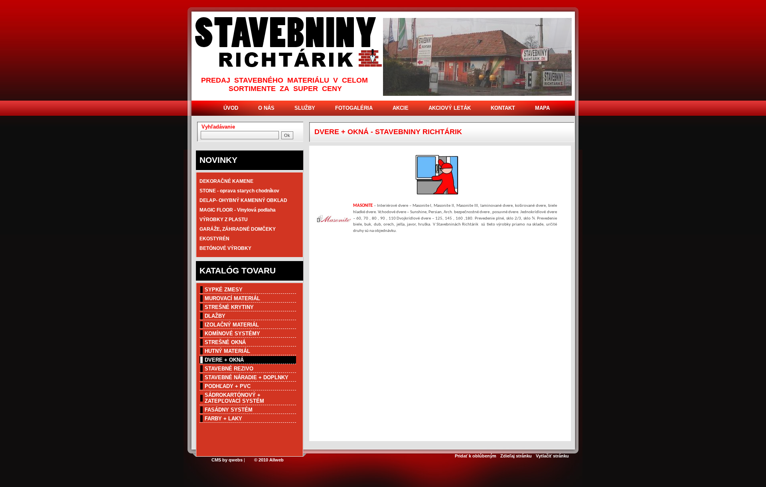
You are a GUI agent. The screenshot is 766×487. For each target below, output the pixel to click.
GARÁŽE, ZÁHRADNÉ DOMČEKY (237, 229)
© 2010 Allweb (269, 459)
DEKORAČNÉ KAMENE (226, 181)
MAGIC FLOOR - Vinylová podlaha (237, 210)
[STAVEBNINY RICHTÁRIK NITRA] (289, 43)
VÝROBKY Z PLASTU (223, 219)
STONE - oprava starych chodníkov (239, 191)
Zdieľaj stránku (516, 455)
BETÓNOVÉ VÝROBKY (225, 248)
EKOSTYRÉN (214, 239)
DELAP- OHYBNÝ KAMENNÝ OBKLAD (243, 200)
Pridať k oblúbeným (475, 455)
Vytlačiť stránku (552, 455)
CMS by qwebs (227, 459)
